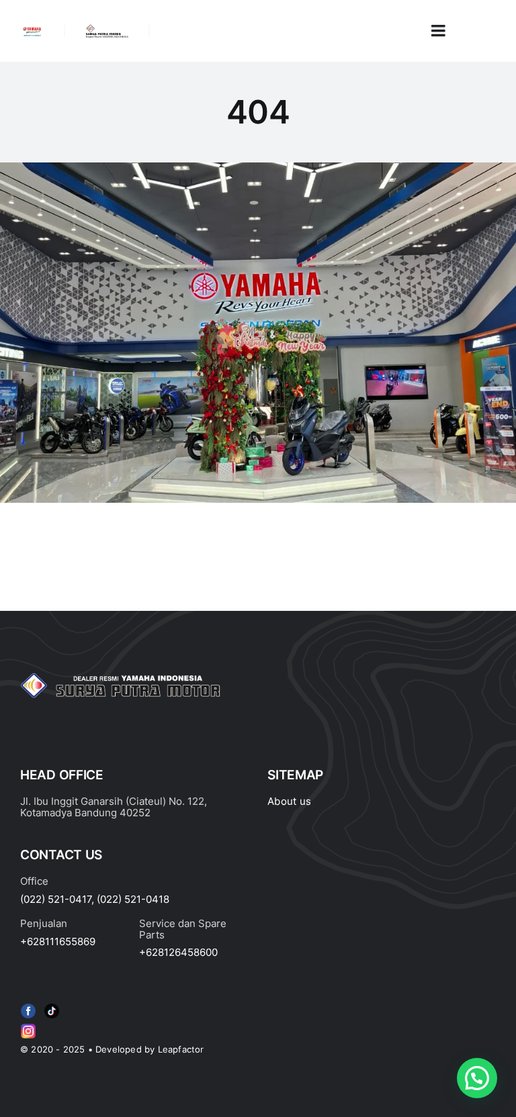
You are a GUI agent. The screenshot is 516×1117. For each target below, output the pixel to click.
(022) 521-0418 (133, 899)
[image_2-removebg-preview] (32, 31)
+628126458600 (178, 952)
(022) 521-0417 (55, 899)
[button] (477, 1078)
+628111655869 (57, 941)
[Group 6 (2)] (28, 1026)
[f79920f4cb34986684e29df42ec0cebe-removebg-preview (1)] (28, 1006)
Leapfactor (181, 1049)
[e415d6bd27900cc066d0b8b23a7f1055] (52, 1006)
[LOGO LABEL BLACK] (106, 29)
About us (289, 801)
